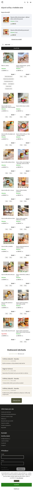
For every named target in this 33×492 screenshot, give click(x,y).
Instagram (3, 445)
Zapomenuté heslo (5, 469)
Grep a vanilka (8, 86)
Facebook (3, 443)
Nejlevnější (7, 44)
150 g (25, 76)
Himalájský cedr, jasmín (8, 81)
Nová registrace (4, 467)
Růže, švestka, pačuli (8, 76)
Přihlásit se (21, 469)
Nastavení (16, 481)
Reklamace (3, 419)
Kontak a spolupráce (6, 425)
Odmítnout (16, 489)
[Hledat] (25, 2)
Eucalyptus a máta (8, 88)
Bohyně (5, 83)
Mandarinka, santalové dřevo (8, 79)
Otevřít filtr (16, 48)
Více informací (19, 478)
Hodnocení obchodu (16, 349)
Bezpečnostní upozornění (7, 421)
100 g (21, 76)
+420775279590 (4, 441)
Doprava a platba (5, 423)
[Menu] (30, 2)
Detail (12, 74)
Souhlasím (16, 485)
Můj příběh (3, 427)
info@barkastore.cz (5, 439)
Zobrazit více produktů (16, 39)
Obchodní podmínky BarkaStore (8, 414)
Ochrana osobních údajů (6, 416)
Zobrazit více (16, 400)
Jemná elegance (11, 83)
